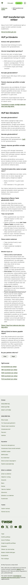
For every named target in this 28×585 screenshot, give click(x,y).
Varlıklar (3, 435)
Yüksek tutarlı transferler (8, 426)
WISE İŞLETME (5, 407)
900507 (19, 569)
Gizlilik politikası (5, 537)
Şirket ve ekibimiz (6, 474)
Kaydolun (18, 3)
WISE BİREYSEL (5, 404)
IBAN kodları (4, 454)
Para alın (3, 432)
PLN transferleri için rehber (9, 379)
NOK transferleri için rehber (9, 373)
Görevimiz (4, 492)
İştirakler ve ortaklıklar (7, 495)
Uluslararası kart (5, 429)
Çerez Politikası (5, 540)
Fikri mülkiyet (5, 558)
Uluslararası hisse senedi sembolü (10, 448)
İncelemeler (4, 498)
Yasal (2, 534)
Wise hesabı (4, 420)
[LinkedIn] (20, 527)
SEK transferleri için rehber (9, 370)
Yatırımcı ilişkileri (6, 489)
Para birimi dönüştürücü (8, 445)
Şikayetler (4, 546)
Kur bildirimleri (5, 457)
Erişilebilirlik (4, 555)
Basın (2, 483)
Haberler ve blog (5, 477)
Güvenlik (3, 480)
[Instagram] (11, 527)
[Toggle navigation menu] (24, 3)
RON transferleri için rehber (9, 376)
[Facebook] (2, 527)
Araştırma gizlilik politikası (8, 543)
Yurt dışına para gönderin (8, 423)
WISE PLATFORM (6, 410)
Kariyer (3, 486)
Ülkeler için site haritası (7, 549)
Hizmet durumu (5, 511)
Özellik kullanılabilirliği (7, 464)
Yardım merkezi (5, 508)
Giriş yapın (10, 3)
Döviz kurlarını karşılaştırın (8, 461)
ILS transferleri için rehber (9, 366)
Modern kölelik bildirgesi (8, 552)
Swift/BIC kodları (5, 451)
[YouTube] (15, 527)
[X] (7, 527)
